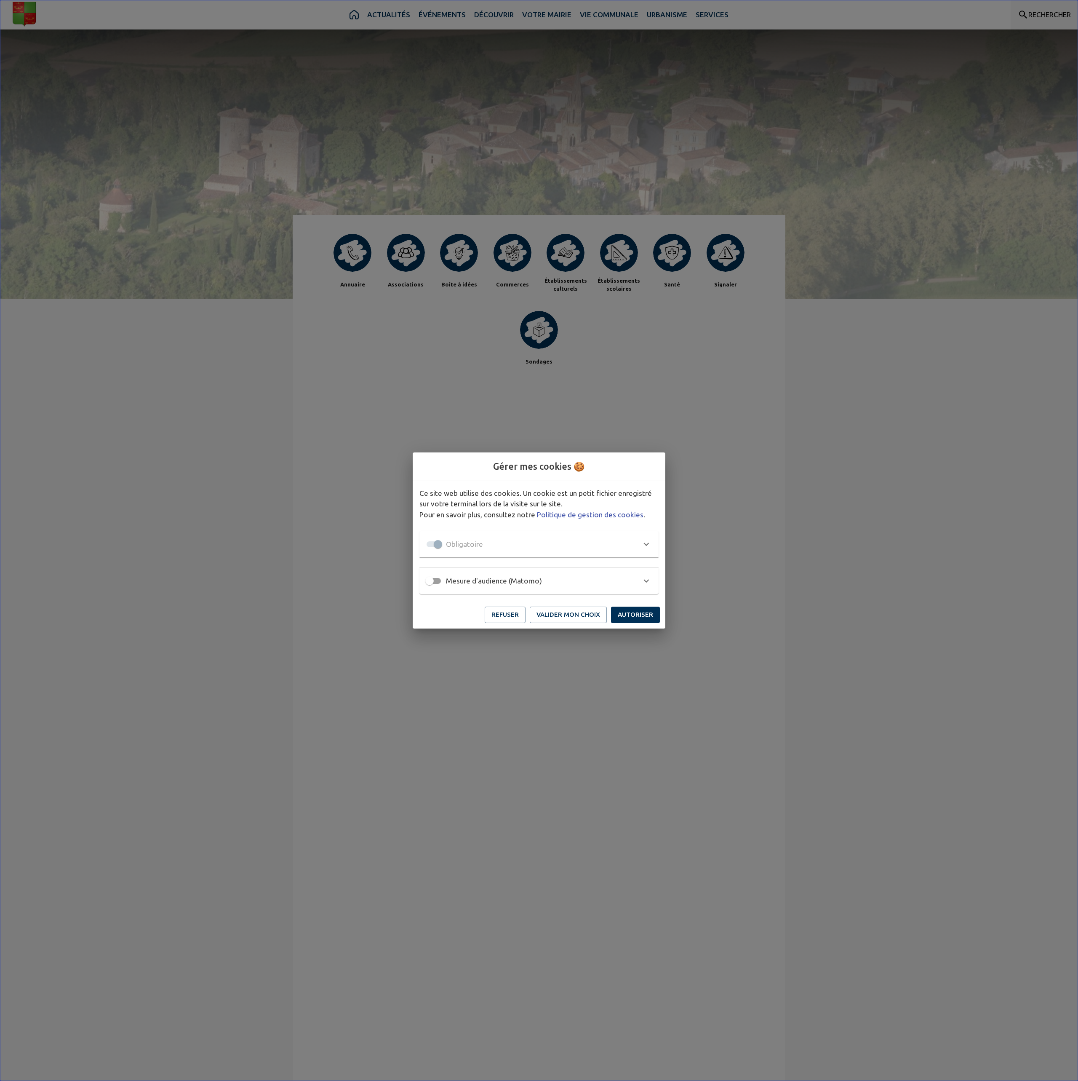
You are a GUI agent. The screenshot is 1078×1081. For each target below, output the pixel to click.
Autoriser (635, 614)
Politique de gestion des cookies (590, 515)
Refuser (505, 614)
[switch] (430, 581)
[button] (539, 544)
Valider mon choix (568, 614)
